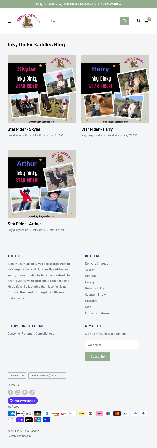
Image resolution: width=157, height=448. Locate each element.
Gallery (90, 282)
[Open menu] (9, 21)
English (14, 375)
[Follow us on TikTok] (32, 392)
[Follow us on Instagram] (17, 392)
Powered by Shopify (19, 435)
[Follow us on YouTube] (25, 392)
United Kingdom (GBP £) (43, 375)
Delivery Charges (96, 263)
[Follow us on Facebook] (10, 392)
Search (90, 269)
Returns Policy (95, 288)
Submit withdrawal (97, 313)
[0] (146, 21)
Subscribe (98, 356)
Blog (88, 306)
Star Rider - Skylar (24, 129)
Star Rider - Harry (97, 129)
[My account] (138, 21)
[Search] (124, 21)
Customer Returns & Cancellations (31, 333)
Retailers (91, 300)
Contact (90, 275)
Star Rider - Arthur (24, 223)
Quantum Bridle (95, 294)
